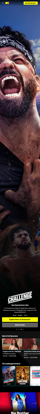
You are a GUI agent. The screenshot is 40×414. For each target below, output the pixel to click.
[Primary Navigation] (3, 3)
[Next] (39, 349)
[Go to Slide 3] (21, 329)
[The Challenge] (8, 376)
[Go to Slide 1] (16, 329)
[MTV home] (7, 3)
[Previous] (1, 349)
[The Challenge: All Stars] (22, 376)
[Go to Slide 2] (18, 329)
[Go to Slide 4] (23, 329)
